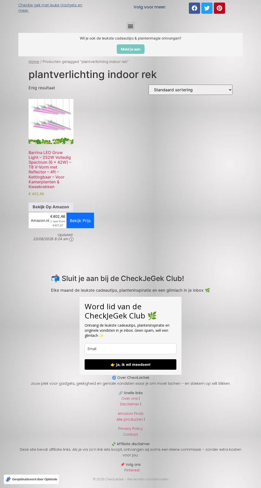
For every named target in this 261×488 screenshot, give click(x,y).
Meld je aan (130, 49)
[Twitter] (207, 8)
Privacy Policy (130, 428)
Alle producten (129, 419)
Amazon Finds (130, 413)
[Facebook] (194, 8)
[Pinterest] (219, 8)
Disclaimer (129, 404)
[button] (130, 26)
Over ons (129, 398)
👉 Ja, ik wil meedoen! (130, 364)
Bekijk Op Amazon (51, 206)
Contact (130, 434)
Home (34, 61)
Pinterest (130, 470)
